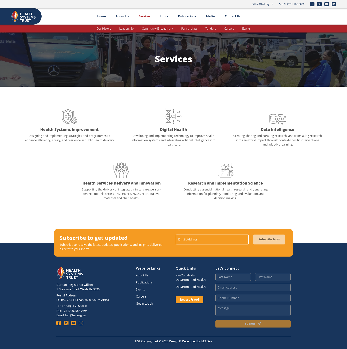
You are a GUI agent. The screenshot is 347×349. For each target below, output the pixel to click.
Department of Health (191, 287)
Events (246, 29)
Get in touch (144, 303)
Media (210, 16)
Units (164, 16)
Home (101, 16)
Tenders (210, 29)
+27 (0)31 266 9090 (74, 306)
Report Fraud (189, 300)
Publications (187, 16)
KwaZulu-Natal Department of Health (191, 277)
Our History (104, 29)
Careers (229, 29)
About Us (122, 16)
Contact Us (233, 16)
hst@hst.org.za (75, 315)
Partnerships (189, 29)
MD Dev (206, 341)
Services (144, 16)
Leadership (126, 29)
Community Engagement (157, 29)
